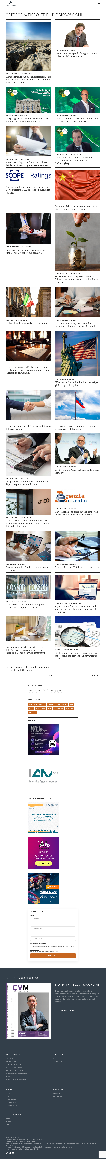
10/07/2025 (77, 423)
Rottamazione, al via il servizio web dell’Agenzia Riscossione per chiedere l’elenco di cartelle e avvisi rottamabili (26, 650)
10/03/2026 (28, 159)
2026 (31, 691)
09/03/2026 (77, 154)
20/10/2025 (23, 320)
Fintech (69, 708)
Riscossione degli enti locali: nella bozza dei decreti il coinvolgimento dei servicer (27, 164)
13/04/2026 (72, 115)
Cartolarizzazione (37, 704)
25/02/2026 (28, 184)
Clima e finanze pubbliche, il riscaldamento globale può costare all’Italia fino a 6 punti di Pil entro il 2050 (28, 79)
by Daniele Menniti (11, 564)
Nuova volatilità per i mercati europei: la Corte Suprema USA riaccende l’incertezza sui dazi (28, 189)
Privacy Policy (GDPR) (38, 944)
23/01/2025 (72, 564)
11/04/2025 (27, 478)
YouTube (8, 1125)
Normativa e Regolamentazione (16, 1073)
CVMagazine (57, 1093)
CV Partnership (11, 1102)
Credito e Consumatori (13, 1064)
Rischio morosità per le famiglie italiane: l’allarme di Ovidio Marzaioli (76, 55)
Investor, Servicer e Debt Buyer (16, 1080)
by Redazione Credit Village (14, 73)
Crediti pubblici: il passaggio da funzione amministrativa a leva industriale (76, 120)
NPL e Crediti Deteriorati (14, 1067)
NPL (49, 708)
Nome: (32, 915)
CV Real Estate (11, 1099)
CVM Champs (57, 1096)
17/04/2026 (23, 115)
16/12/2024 (23, 601)
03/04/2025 (73, 467)
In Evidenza (9, 1058)
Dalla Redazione (11, 1061)
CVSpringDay (10, 1096)
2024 (45, 691)
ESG (71, 704)
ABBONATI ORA (67, 1010)
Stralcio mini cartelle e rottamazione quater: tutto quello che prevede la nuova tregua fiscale (77, 655)
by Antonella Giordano (13, 644)
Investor (32, 712)
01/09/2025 (72, 379)
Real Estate (40, 708)
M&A (31, 708)
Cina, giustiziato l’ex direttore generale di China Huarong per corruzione (76, 207)
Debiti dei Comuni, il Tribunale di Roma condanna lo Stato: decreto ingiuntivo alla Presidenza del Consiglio (27, 370)
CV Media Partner (11, 1105)
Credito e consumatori (57, 704)
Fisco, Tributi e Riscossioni (14, 1070)
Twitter (8, 1119)
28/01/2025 (21, 564)
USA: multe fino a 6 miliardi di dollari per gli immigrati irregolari (77, 384)
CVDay (8, 1093)
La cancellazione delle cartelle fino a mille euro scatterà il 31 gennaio (27, 668)
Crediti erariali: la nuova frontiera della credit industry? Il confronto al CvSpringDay (75, 160)
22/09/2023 (77, 603)
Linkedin (8, 1122)
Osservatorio (57, 1061)
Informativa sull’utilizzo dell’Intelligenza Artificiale (22, 1147)
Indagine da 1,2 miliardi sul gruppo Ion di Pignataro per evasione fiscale (27, 483)
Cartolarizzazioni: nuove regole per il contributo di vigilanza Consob (25, 606)
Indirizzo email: (36, 935)
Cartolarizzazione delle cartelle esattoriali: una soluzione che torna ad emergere (77, 513)
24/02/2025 (27, 517)
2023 (52, 691)
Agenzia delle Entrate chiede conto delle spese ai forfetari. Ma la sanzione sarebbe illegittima (76, 609)
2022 (60, 691)
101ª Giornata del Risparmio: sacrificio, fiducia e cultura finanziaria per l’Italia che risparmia (77, 279)
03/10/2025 (27, 364)
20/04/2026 (73, 50)
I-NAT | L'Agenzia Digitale (30, 1149)
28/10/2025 (77, 273)
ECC (54, 1058)
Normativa (58, 708)
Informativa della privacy (48, 1147)
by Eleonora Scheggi (61, 50)
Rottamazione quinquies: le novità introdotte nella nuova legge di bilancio (75, 324)
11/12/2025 (76, 203)
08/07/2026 (28, 73)
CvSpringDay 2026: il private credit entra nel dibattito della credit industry (27, 120)
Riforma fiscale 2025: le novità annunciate (77, 567)
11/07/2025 (23, 423)
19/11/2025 (27, 247)
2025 (38, 691)
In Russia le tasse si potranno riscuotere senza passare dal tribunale (75, 427)
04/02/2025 (73, 508)
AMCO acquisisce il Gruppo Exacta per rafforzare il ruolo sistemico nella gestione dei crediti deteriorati (27, 523)
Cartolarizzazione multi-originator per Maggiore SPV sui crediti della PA (25, 251)
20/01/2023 (74, 650)
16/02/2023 (24, 644)
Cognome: (33, 925)
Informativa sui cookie (64, 1147)
